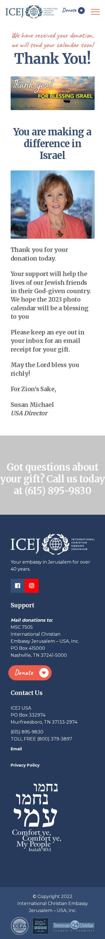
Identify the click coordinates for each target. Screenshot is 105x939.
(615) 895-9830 (58, 491)
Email (16, 748)
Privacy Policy (25, 765)
